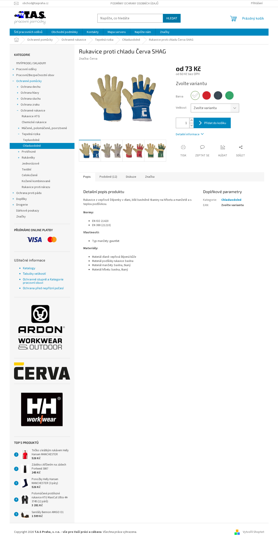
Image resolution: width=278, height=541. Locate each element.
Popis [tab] (87, 177)
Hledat (171, 18)
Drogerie (22, 205)
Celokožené (30, 175)
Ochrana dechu (30, 87)
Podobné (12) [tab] (108, 177)
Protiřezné (29, 152)
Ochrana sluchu (31, 99)
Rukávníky (28, 157)
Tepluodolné (31, 140)
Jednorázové (30, 163)
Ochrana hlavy (30, 93)
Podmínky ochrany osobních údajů (134, 3)
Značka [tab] (149, 177)
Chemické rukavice (34, 122)
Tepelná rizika (31, 134)
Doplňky (21, 199)
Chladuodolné (32, 146)
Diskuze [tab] (131, 177)
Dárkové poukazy (27, 210)
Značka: (88, 59)
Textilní (26, 169)
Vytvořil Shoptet (253, 532)
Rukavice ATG (31, 116)
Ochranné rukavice (33, 110)
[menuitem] (28, 32)
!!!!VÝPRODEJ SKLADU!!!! (31, 63)
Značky (21, 216)
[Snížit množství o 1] (191, 125)
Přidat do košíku (215, 123)
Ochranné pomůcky (29, 81)
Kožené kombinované (36, 181)
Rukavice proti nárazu (36, 187)
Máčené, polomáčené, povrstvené (44, 128)
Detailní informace (188, 134)
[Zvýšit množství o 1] (191, 120)
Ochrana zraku (30, 104)
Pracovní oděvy (26, 69)
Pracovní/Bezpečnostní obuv (35, 75)
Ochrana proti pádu (29, 193)
